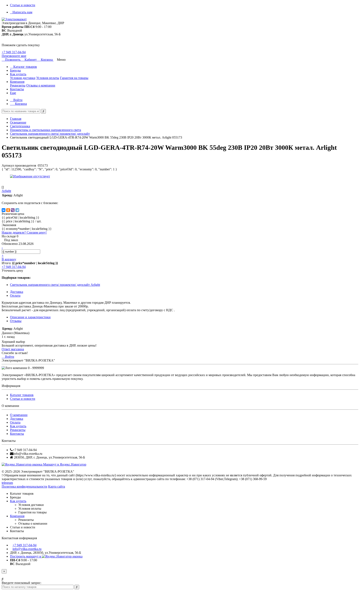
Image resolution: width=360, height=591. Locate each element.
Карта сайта (56, 486)
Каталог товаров (24, 66)
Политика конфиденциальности (24, 486)
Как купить (18, 74)
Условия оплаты (47, 78)
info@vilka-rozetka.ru (26, 549)
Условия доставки (22, 78)
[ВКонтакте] (3, 210)
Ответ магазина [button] (13, 349)
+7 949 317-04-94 (14, 52)
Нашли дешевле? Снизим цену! (24, 232)
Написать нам (22, 12)
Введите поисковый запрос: (21, 583)
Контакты (17, 89)
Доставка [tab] (16, 292)
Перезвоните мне (14, 56)
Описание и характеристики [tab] (30, 317)
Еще (13, 93)
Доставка (16, 418)
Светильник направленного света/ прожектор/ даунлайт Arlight (55, 284)
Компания (17, 81)
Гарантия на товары (74, 78)
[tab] (15, 321)
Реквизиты (17, 85)
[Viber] (13, 210)
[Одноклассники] (8, 210)
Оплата (15, 422)
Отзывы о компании (40, 85)
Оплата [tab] (15, 295)
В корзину (9, 259)
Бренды (15, 70)
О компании (19, 415)
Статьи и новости (22, 5)
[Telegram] (17, 210)
